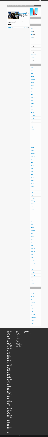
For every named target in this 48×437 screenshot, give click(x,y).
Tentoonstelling (32, 55)
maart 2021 (32, 165)
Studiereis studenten (33, 317)
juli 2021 (32, 159)
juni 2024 (32, 106)
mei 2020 (32, 174)
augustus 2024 (32, 103)
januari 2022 (32, 150)
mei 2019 (8, 389)
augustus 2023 (32, 121)
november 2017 (33, 213)
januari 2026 (8, 336)
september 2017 (33, 216)
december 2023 (33, 115)
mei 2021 (32, 162)
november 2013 (33, 272)
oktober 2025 (32, 82)
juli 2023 (8, 357)
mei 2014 (8, 425)
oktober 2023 (32, 118)
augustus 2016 (32, 236)
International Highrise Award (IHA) (23, 13)
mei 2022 (32, 144)
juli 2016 (8, 411)
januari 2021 (32, 168)
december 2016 (33, 230)
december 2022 (33, 133)
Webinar (32, 60)
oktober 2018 (8, 393)
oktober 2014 (8, 422)
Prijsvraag (32, 46)
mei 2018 (32, 206)
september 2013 (33, 275)
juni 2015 (8, 419)
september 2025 (9, 339)
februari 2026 (32, 76)
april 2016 (32, 242)
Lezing (32, 299)
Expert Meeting (32, 293)
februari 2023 (32, 130)
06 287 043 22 (26, 332)
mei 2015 (32, 257)
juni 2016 (32, 239)
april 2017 (32, 224)
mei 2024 (8, 350)
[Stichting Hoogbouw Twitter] (40, 0)
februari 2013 (8, 432)
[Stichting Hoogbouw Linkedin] (39, 0)
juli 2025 (8, 340)
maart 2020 (32, 177)
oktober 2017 (32, 215)
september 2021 (33, 156)
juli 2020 (32, 171)
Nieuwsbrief (32, 305)
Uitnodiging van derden (33, 58)
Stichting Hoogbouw (12, 2)
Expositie (32, 31)
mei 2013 (32, 278)
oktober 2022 (32, 136)
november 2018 (33, 198)
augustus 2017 (32, 218)
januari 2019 (32, 195)
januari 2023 (32, 132)
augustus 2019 (32, 186)
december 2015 (9, 415)
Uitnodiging (32, 320)
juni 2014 (32, 266)
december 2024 (33, 97)
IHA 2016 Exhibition (26, 27)
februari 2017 (32, 227)
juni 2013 (8, 429)
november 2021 (33, 153)
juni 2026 (32, 70)
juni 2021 (8, 375)
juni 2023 (32, 124)
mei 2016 (8, 412)
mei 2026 (8, 333)
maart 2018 (32, 209)
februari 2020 (8, 383)
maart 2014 (8, 426)
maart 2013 (32, 281)
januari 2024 (8, 353)
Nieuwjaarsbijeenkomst (33, 302)
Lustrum (32, 37)
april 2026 (32, 73)
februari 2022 (8, 369)
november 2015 (33, 248)
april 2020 (8, 382)
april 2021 (8, 376)
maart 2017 (8, 405)
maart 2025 (8, 343)
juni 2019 (32, 189)
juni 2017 (32, 221)
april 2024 (32, 109)
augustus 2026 (32, 67)
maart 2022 (32, 147)
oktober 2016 (32, 233)
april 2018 (32, 207)
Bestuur (32, 290)
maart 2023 (8, 360)
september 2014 (33, 263)
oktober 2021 (8, 372)
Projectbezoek (32, 311)
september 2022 (33, 138)
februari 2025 (32, 94)
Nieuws (12, 10)
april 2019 (32, 192)
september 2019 (9, 386)
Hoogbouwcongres (33, 296)
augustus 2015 (9, 418)
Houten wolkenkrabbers (10, 27)
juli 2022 (32, 141)
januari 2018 (32, 210)
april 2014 (32, 269)
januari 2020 (32, 180)
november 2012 (33, 284)
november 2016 (9, 408)
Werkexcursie (32, 61)
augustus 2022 (9, 365)
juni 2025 (32, 88)
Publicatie (32, 49)
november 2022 (33, 135)
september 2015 (33, 251)
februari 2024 (32, 112)
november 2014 (33, 260)
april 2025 (32, 91)
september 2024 (9, 347)
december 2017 (33, 212)
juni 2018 (32, 204)
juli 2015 (32, 254)
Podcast (32, 308)
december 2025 (33, 79)
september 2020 (9, 379)
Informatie (32, 34)
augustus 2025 (32, 85)
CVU (31, 28)
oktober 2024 (32, 100)
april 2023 (32, 127)
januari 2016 (32, 245)
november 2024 (9, 346)
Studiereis (32, 52)
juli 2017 (8, 402)
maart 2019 (8, 390)
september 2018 (33, 201)
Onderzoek (32, 43)
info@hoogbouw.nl (27, 331)
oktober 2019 (32, 183)
